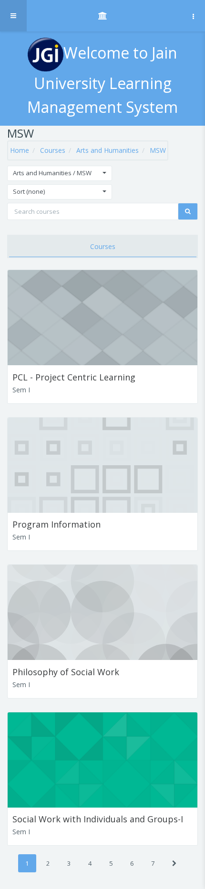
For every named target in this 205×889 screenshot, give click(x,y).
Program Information (56, 524)
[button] (59, 173)
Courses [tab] (102, 246)
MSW (158, 150)
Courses (52, 150)
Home (19, 150)
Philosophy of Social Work (65, 672)
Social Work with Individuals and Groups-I (97, 819)
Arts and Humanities (107, 150)
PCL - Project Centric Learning (73, 377)
